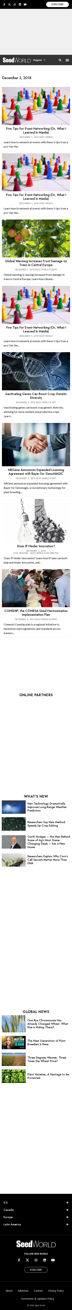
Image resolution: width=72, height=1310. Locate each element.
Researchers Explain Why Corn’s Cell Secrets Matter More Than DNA (47, 859)
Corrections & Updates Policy (37, 1298)
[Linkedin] (19, 4)
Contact (38, 1290)
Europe (8, 1217)
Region (37, 60)
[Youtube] (25, 4)
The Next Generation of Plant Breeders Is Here (46, 1042)
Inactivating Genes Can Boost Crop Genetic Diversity (36, 396)
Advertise (23, 1290)
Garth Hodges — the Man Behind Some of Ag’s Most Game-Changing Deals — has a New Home (48, 842)
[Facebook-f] (4, 4)
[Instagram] (14, 4)
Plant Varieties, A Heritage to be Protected (48, 1076)
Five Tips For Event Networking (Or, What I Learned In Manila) (36, 130)
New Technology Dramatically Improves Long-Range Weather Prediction (47, 807)
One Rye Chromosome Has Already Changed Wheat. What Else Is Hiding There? (47, 1023)
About (9, 1290)
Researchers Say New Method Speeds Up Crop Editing (46, 824)
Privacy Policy (56, 1290)
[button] (67, 60)
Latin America (12, 1224)
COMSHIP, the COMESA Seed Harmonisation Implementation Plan (36, 613)
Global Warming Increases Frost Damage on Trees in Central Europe (36, 263)
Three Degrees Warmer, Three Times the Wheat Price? (46, 1059)
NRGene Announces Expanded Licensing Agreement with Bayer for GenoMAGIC (36, 472)
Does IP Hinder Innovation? (36, 546)
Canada (8, 1210)
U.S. (5, 1203)
